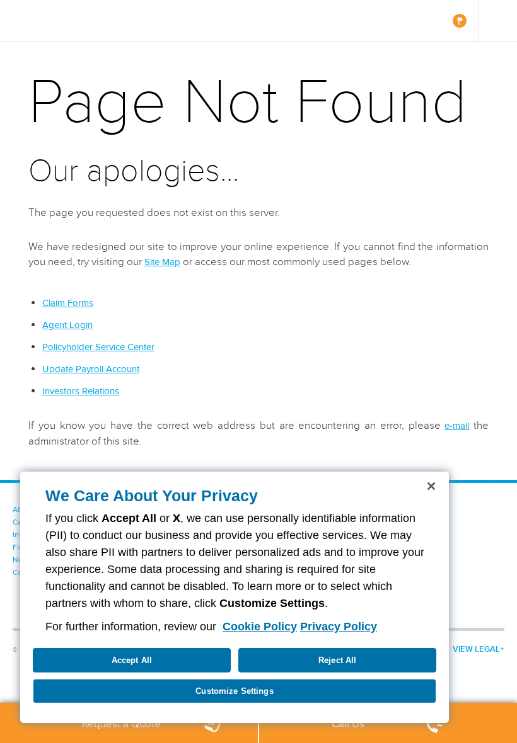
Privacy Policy (338, 626)
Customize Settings (234, 691)
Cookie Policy (260, 626)
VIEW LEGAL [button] (476, 649)
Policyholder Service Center (98, 347)
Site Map (162, 262)
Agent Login (67, 325)
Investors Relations (80, 391)
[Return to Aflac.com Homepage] (48, 20)
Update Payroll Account (90, 369)
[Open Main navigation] (498, 20)
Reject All (337, 660)
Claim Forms (67, 303)
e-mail (456, 426)
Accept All (132, 660)
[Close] (431, 486)
